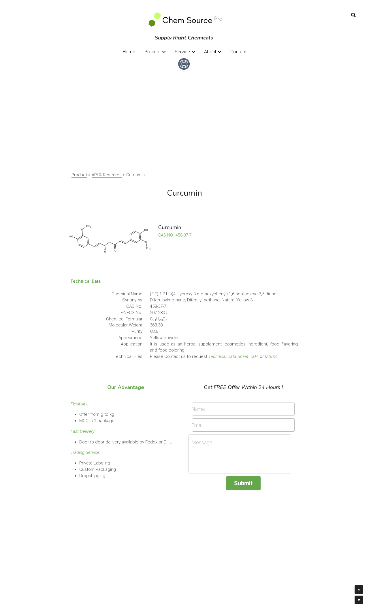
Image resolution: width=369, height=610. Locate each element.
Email (197, 425)
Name (198, 409)
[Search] (353, 15)
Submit (243, 483)
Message (201, 442)
